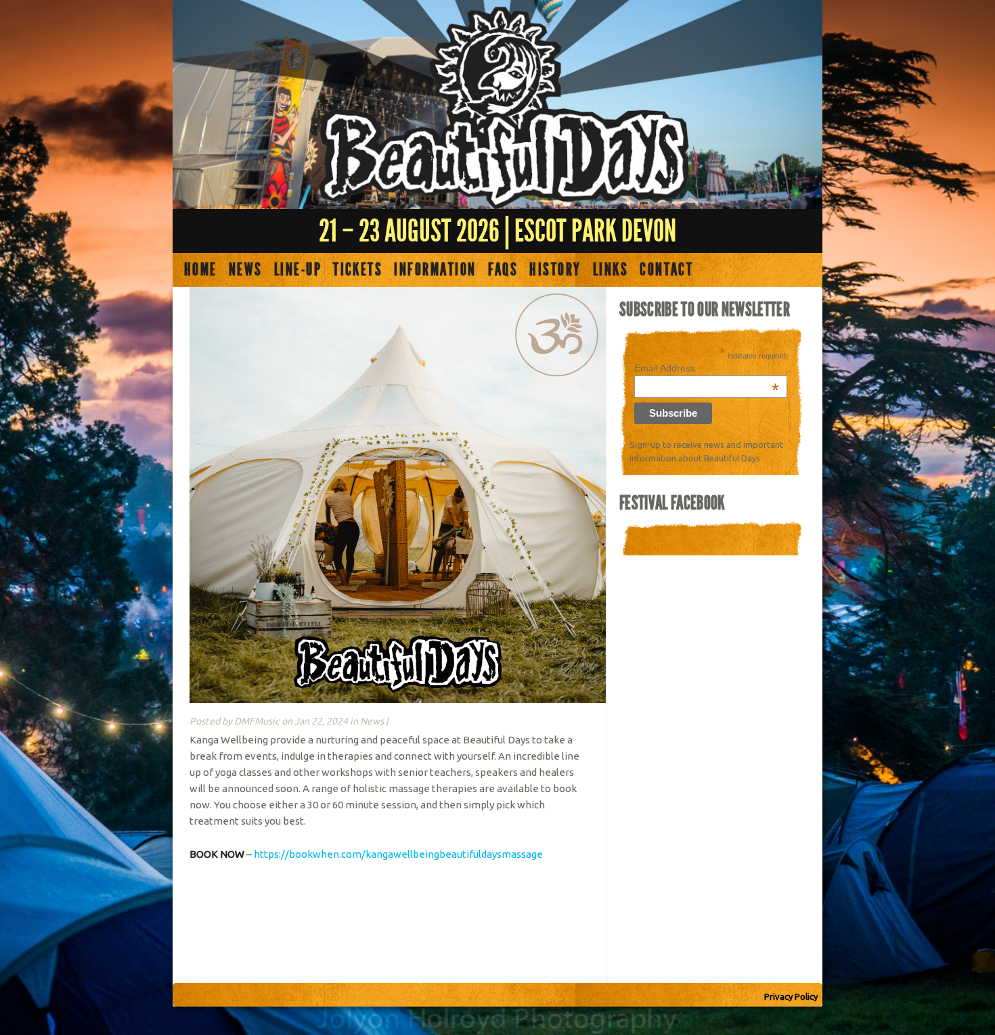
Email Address (706, 368)
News (246, 270)
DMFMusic (257, 721)
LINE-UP (298, 270)
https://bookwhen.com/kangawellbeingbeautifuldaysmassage (398, 854)
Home (200, 270)
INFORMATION (435, 270)
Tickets (357, 270)
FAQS (503, 270)
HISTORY (555, 270)
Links (610, 270)
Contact (666, 270)
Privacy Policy (791, 996)
